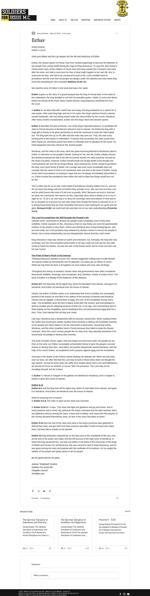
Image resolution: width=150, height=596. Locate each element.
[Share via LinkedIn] (44, 491)
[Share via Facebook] (33, 491)
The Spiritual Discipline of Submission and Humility (35, 521)
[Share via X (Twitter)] (38, 491)
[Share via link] (50, 491)
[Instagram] (124, 594)
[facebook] (120, 594)
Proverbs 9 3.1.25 (107, 520)
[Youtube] (128, 594)
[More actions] (117, 33)
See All (127, 511)
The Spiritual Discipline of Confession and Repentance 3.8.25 (73, 521)
